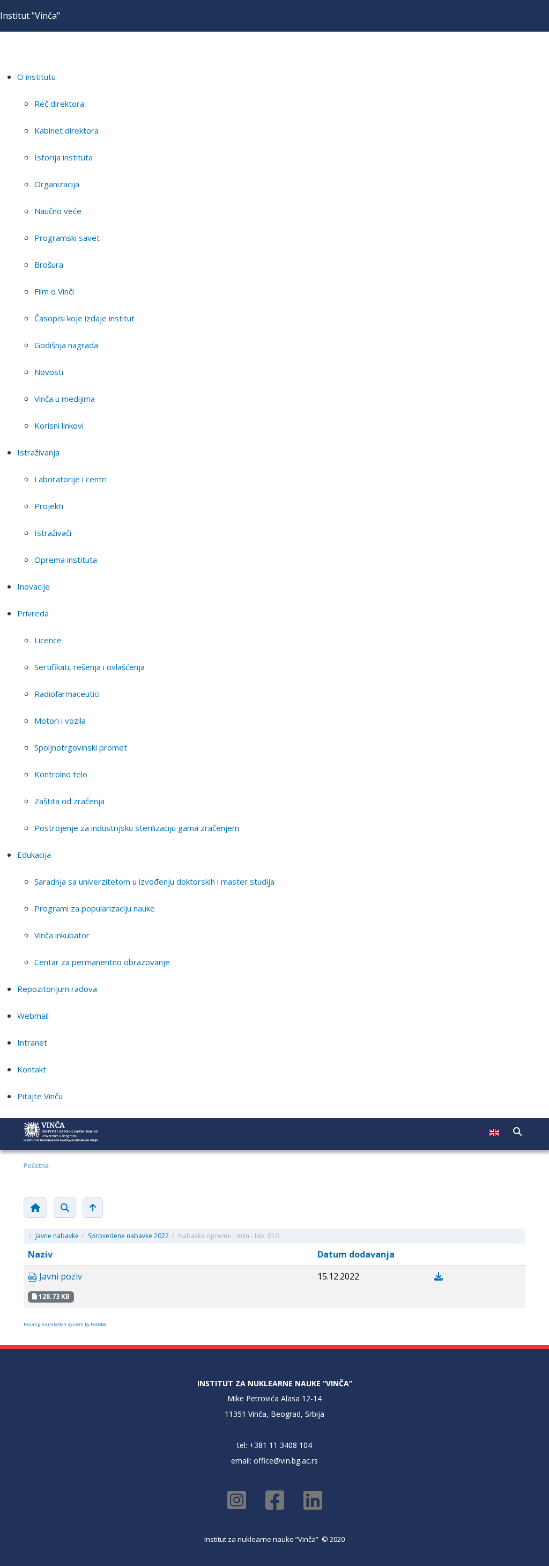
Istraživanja (38, 452)
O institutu (36, 76)
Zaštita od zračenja (69, 801)
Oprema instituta (65, 559)
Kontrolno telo (60, 774)
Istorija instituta (63, 157)
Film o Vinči (54, 291)
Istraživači (52, 532)
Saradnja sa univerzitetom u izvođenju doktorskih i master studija (154, 881)
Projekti (48, 506)
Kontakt (31, 1069)
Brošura (48, 264)
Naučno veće (57, 210)
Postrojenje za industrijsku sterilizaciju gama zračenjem (136, 827)
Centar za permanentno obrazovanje (102, 962)
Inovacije (33, 586)
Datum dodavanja (356, 1254)
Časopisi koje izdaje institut (84, 318)
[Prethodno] (93, 1207)
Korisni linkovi (59, 425)
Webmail (33, 1015)
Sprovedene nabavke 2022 (128, 1235)
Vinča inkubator (62, 935)
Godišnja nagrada (66, 345)
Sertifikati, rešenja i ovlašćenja (89, 666)
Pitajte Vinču (40, 1096)
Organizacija (56, 184)
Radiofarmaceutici (67, 693)
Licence (48, 640)
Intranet (32, 1042)
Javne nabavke (57, 1235)
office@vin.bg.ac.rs (286, 1460)
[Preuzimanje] (438, 1276)
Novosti (48, 371)
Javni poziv (59, 1276)
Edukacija (34, 854)
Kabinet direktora (66, 130)
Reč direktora (59, 103)
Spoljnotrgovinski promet (80, 747)
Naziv (40, 1254)
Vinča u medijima (64, 398)
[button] (517, 1131)
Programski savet (67, 237)
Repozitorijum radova (57, 988)
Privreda (33, 613)
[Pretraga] (65, 1207)
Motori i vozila (60, 720)
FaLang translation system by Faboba (65, 1324)
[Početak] (35, 1207)
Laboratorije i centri (70, 479)
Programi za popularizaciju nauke (94, 908)
